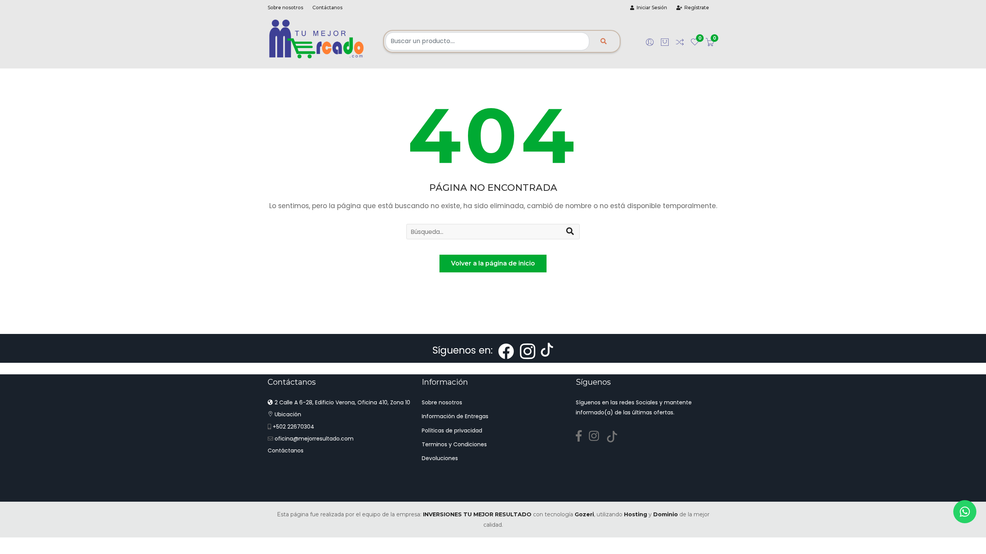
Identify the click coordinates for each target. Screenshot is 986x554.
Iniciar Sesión (650, 7)
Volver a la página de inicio (493, 263)
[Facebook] (581, 436)
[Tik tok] (615, 436)
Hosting (635, 514)
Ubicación (287, 414)
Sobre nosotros (285, 7)
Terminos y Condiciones (454, 444)
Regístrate (695, 7)
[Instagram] (597, 436)
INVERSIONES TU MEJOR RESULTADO (477, 514)
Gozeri (584, 514)
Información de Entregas (455, 416)
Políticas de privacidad (452, 430)
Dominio (665, 514)
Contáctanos (327, 7)
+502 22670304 (293, 427)
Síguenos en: (464, 350)
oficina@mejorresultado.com (314, 438)
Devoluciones (440, 458)
